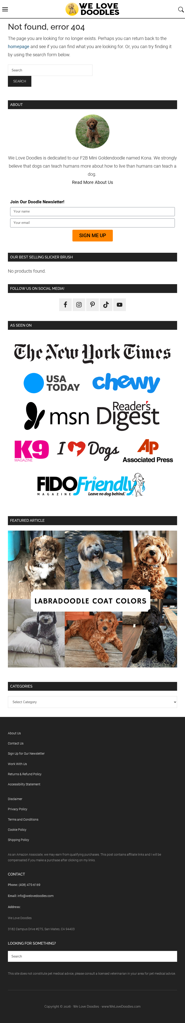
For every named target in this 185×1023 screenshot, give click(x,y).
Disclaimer (15, 799)
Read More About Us (92, 182)
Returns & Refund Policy (25, 774)
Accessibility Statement (24, 784)
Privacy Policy (17, 809)
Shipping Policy (18, 840)
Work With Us (17, 764)
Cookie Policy (17, 829)
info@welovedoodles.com (35, 896)
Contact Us (15, 743)
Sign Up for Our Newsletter (26, 753)
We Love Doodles (92, 9)
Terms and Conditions (23, 819)
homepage (18, 46)
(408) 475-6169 (29, 885)
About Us (14, 733)
